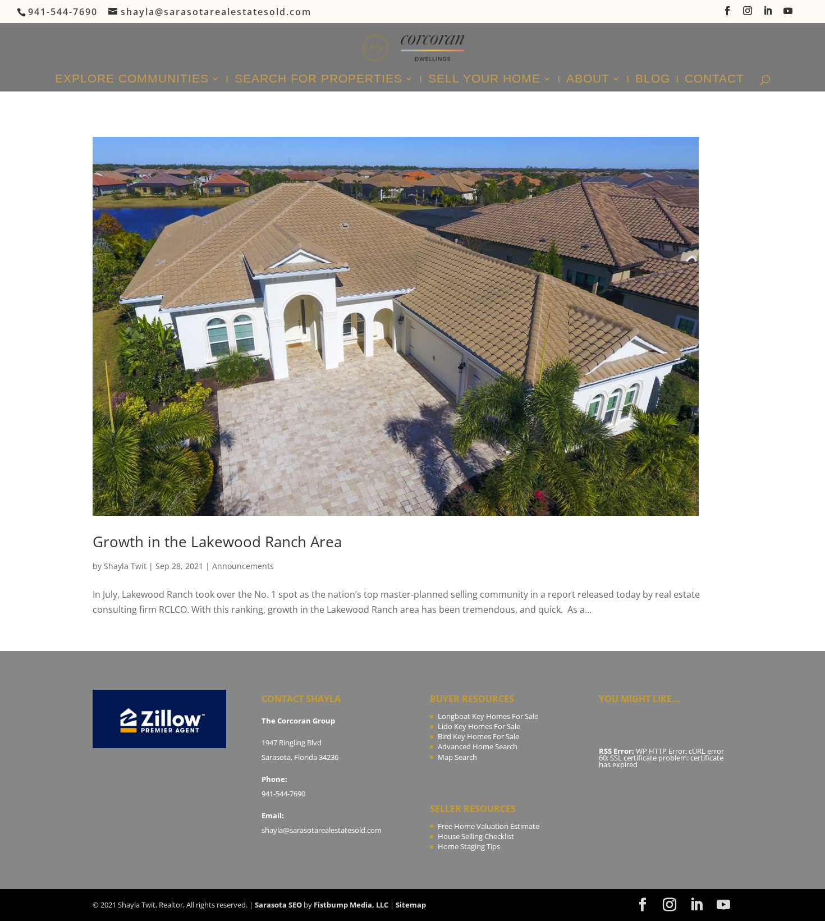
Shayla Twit (125, 566)
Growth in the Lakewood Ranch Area (217, 541)
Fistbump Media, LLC (351, 905)
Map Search (457, 757)
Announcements (243, 566)
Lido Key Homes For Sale (479, 726)
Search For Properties (318, 80)
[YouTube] (788, 14)
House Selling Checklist (476, 836)
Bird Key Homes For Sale (478, 736)
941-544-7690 (283, 794)
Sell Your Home (484, 80)
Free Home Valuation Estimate (488, 826)
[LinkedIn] (768, 14)
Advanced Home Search (477, 746)
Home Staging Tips (469, 846)
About (587, 80)
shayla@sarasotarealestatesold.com (322, 830)
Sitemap (411, 905)
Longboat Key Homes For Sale (488, 716)
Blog (652, 80)
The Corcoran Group (298, 721)
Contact (714, 80)
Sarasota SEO (278, 905)
